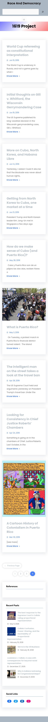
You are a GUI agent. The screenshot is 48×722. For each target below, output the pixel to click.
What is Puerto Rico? (22, 327)
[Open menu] (24, 20)
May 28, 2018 (14, 260)
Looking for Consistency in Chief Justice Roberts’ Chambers (22, 421)
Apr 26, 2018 (14, 380)
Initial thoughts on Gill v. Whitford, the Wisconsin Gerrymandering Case (24, 100)
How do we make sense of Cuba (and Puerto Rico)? (22, 250)
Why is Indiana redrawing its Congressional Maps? (29, 672)
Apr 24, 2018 (14, 433)
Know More (12, 76)
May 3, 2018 (14, 332)
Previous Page (12, 565)
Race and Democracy (24, 3)
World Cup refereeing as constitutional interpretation (23, 50)
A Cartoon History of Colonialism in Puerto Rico (23, 527)
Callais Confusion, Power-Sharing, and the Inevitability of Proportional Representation (23, 633)
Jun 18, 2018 (14, 112)
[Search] (43, 12)
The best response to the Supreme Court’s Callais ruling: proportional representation (29, 616)
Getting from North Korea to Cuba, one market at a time (22, 202)
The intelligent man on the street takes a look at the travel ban (23, 371)
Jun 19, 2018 (14, 60)
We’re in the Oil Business (29, 647)
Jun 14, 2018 (14, 164)
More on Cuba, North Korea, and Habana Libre (23, 154)
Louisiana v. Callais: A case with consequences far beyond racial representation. (22, 661)
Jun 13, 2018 (14, 212)
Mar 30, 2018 (14, 537)
